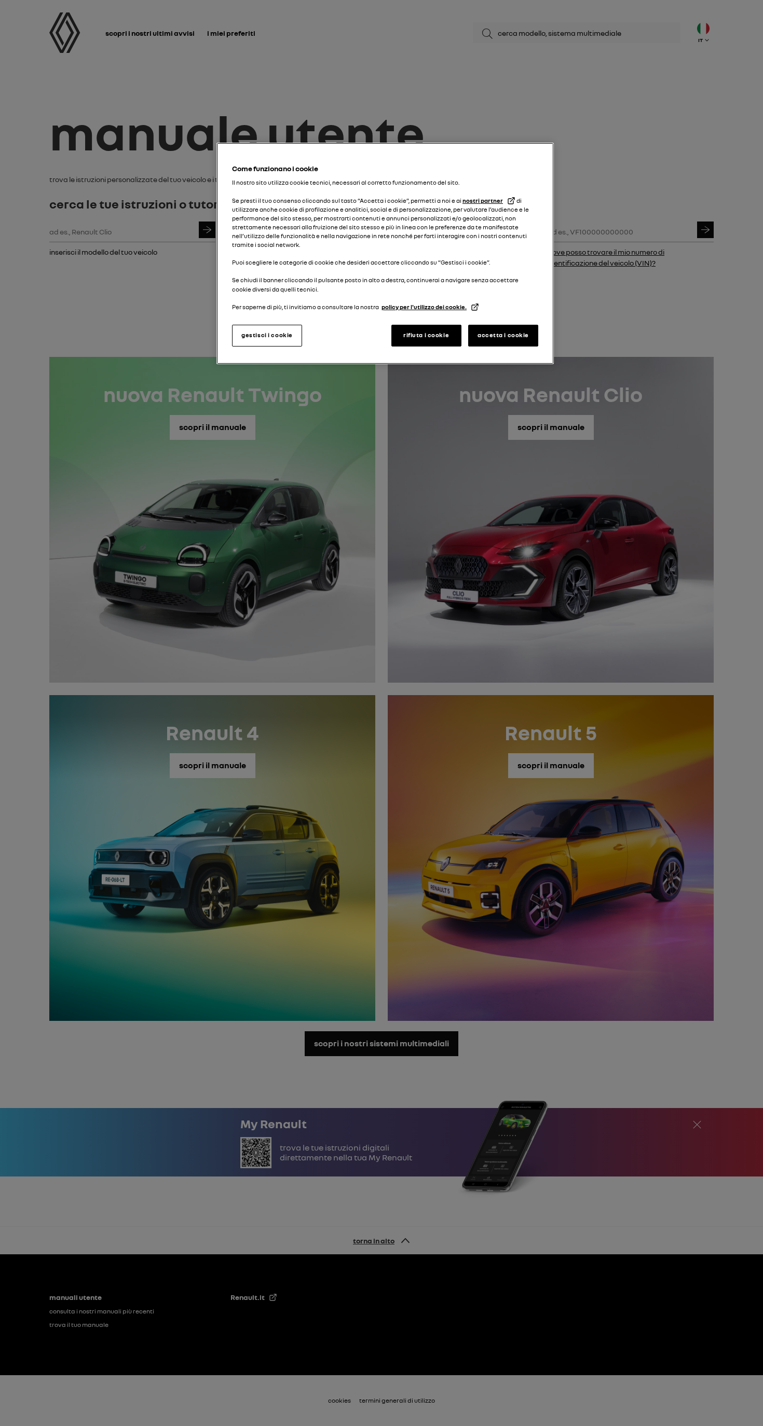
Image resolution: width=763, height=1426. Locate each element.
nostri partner (482, 200)
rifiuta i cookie (426, 335)
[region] (385, 253)
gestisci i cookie (267, 335)
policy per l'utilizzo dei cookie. (424, 307)
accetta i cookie (503, 335)
